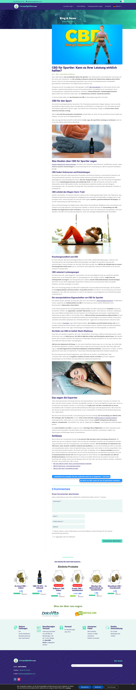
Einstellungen (111, 687)
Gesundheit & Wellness (67, 74)
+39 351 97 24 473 (19, 1)
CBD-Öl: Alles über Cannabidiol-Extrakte (65, 468)
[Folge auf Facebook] (15, 679)
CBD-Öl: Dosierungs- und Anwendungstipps (66, 466)
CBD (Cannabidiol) (94, 87)
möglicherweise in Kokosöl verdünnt (105, 418)
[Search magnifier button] (121, 665)
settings (68, 688)
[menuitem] (117, 8)
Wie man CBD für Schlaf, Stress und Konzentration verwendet (72, 463)
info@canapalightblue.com (26, 674)
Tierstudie (66, 323)
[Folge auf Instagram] (18, 679)
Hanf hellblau (81, 6)
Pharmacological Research (105, 301)
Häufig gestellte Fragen (95, 6)
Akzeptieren (85, 687)
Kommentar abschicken (112, 541)
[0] (121, 2)
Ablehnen (98, 687)
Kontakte (108, 6)
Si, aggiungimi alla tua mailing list (64, 537)
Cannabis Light (68, 6)
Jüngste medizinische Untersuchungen (64, 164)
